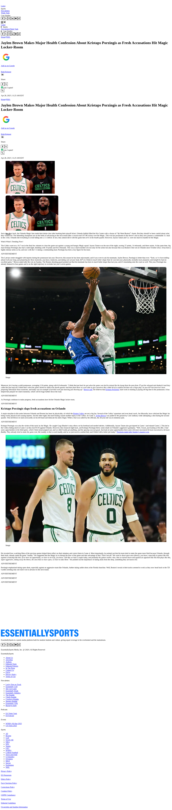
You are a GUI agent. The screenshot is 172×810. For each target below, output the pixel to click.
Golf (7, 738)
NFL (7, 744)
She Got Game (11, 689)
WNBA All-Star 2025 (14, 724)
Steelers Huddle (11, 701)
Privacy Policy (11, 674)
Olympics (9, 759)
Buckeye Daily (11, 706)
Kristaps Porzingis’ (112, 390)
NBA (8, 37)
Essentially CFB (12, 703)
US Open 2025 (11, 726)
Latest (3, 6)
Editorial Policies (12, 666)
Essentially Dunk (12, 691)
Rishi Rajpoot (6, 72)
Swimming (10, 765)
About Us (9, 658)
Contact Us (10, 670)
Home (3, 37)
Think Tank (5, 13)
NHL (8, 767)
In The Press (10, 668)
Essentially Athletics (13, 693)
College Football (12, 753)
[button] (7, 238)
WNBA (8, 750)
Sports (5, 27)
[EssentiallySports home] (40, 636)
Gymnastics (10, 757)
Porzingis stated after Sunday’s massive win (133, 432)
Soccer (8, 763)
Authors (9, 662)
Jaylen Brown (101, 416)
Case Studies (7, 31)
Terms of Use (11, 677)
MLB (8, 761)
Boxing (8, 736)
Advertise (9, 660)
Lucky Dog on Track (13, 685)
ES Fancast (10, 716)
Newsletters (5, 11)
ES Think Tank (11, 714)
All (7, 734)
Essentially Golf (11, 687)
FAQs (8, 672)
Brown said (88, 390)
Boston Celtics (78, 414)
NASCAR (9, 740)
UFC (7, 748)
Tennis (8, 746)
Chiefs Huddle (11, 697)
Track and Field (11, 755)
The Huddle (10, 695)
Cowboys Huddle (12, 699)
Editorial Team (11, 664)
